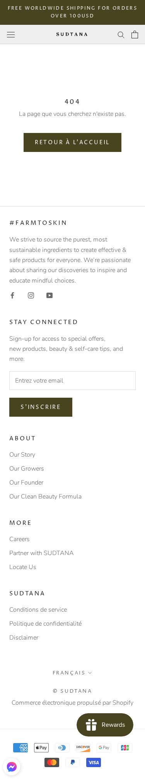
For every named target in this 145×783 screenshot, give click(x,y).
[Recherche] (121, 34)
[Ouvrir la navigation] (11, 34)
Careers (19, 539)
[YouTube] (49, 295)
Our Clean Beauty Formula (45, 496)
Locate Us (22, 567)
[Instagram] (31, 295)
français (69, 672)
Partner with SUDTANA (41, 553)
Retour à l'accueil (72, 142)
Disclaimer (23, 637)
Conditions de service (38, 609)
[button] (11, 766)
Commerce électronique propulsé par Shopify (72, 702)
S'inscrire (40, 407)
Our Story (22, 454)
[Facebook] (12, 295)
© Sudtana (72, 691)
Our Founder (26, 482)
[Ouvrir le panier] (134, 34)
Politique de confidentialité (45, 623)
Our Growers (26, 468)
